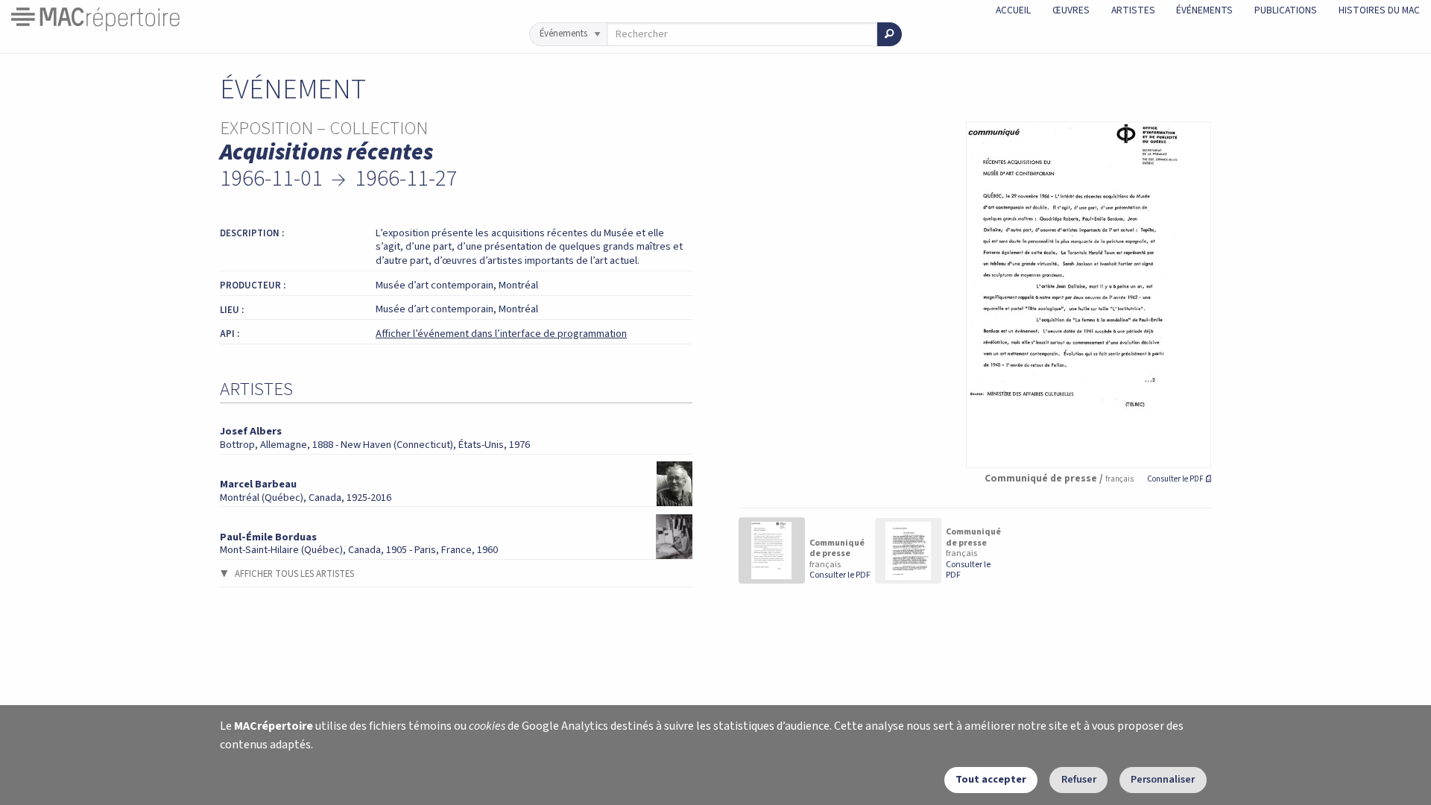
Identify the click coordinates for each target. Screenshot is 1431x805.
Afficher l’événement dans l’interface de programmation (501, 333)
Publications (1285, 10)
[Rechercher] (889, 34)
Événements (1204, 10)
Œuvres (1071, 10)
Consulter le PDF (1179, 478)
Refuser (1078, 779)
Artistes (1133, 10)
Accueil (1013, 10)
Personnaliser (1163, 779)
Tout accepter (990, 779)
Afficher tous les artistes (294, 574)
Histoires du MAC (1379, 10)
